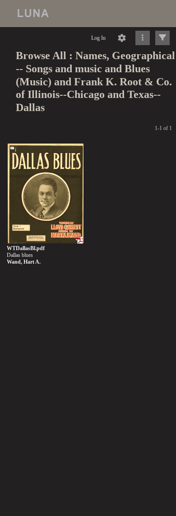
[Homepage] (88, 13)
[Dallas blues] (46, 194)
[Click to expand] (162, 38)
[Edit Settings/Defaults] (122, 38)
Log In (98, 38)
